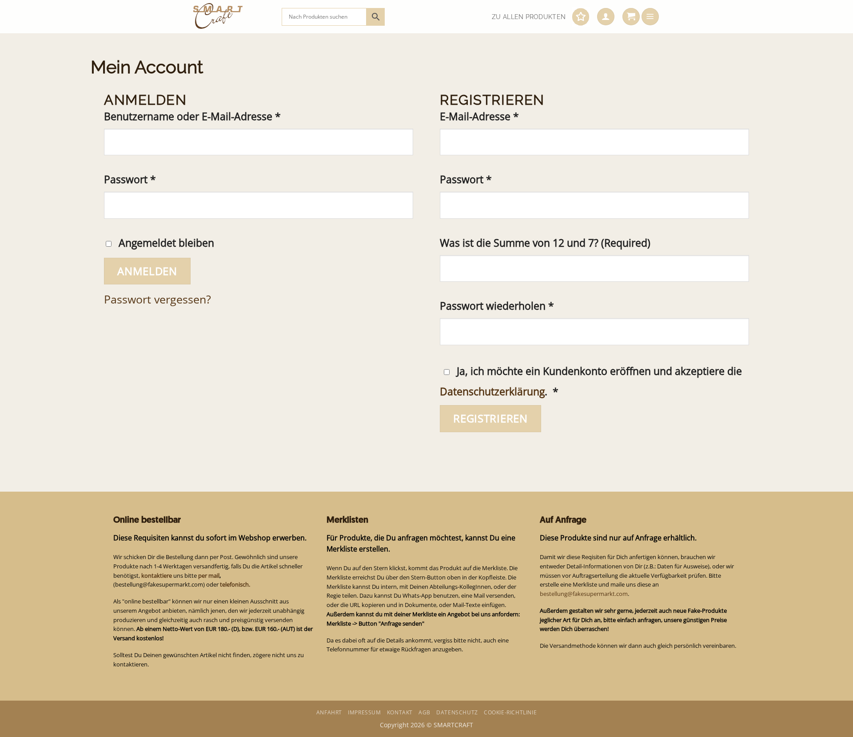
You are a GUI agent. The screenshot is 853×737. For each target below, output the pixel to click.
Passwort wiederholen (497, 306)
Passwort (157, 179)
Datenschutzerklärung (492, 391)
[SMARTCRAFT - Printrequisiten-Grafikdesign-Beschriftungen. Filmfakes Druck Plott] (230, 16)
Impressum (364, 712)
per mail (208, 575)
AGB (424, 712)
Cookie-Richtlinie (510, 712)
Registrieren (490, 418)
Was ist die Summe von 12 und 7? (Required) (545, 243)
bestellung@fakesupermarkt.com (584, 594)
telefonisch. (235, 584)
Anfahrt (329, 712)
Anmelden (147, 271)
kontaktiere (156, 575)
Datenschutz (457, 712)
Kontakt (400, 712)
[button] (631, 17)
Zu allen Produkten (529, 16)
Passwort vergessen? (157, 299)
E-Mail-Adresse (507, 116)
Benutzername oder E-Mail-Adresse (220, 116)
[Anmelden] (605, 17)
